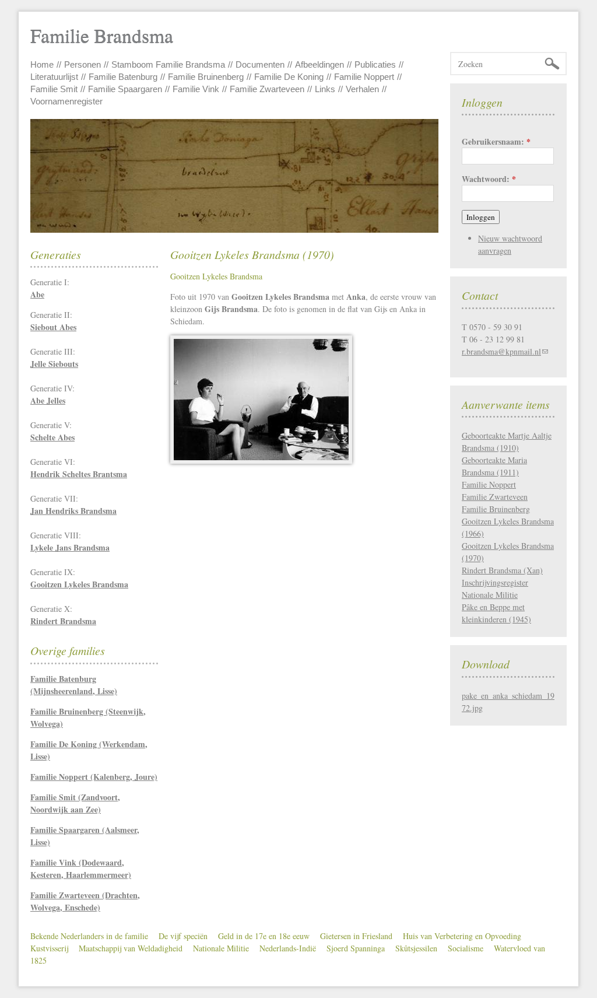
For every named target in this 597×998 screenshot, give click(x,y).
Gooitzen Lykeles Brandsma (216, 276)
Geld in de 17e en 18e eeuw (264, 935)
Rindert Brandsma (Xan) (502, 570)
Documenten (260, 64)
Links (325, 89)
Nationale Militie (221, 948)
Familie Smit (54, 89)
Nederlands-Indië (287, 948)
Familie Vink (196, 89)
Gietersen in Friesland (356, 935)
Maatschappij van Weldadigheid (130, 948)
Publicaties (375, 64)
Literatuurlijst (54, 77)
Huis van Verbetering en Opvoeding (462, 935)
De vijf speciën (183, 935)
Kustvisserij (49, 948)
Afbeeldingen (319, 64)
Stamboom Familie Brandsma (168, 64)
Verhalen (362, 89)
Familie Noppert (364, 77)
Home (42, 64)
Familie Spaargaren (125, 89)
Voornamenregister (66, 101)
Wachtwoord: (489, 179)
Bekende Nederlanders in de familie (89, 935)
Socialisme (465, 948)
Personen (82, 64)
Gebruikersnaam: (496, 141)
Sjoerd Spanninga (355, 948)
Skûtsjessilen (416, 948)
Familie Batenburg (123, 77)
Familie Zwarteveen (267, 89)
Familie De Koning (289, 77)
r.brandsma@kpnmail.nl (501, 351)
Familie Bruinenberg (206, 77)
